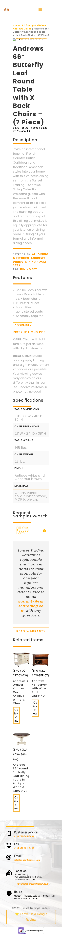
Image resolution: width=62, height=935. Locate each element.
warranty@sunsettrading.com (31, 606)
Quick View (16, 715)
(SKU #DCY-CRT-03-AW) (20, 687)
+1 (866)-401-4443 (24, 848)
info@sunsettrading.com (27, 860)
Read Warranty (31, 631)
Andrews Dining (22, 28)
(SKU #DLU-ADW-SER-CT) (40, 683)
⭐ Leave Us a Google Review (31, 917)
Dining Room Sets (29, 263)
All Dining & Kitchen (34, 25)
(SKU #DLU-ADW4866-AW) (21, 770)
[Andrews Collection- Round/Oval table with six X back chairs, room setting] (31, 38)
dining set (28, 269)
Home (16, 25)
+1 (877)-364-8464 (24, 836)
